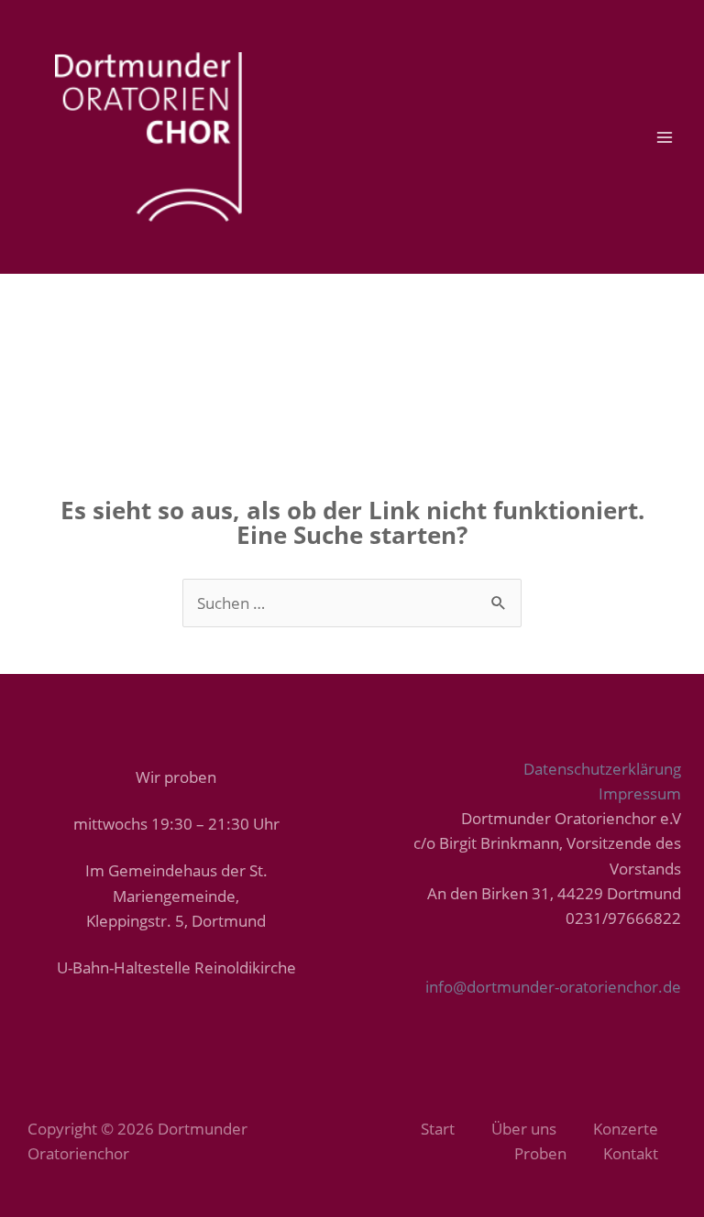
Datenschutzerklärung (602, 768)
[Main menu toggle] (665, 137)
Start (438, 1128)
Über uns (523, 1128)
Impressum (640, 793)
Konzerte (625, 1128)
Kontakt (630, 1153)
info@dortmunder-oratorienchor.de (553, 986)
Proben (540, 1153)
